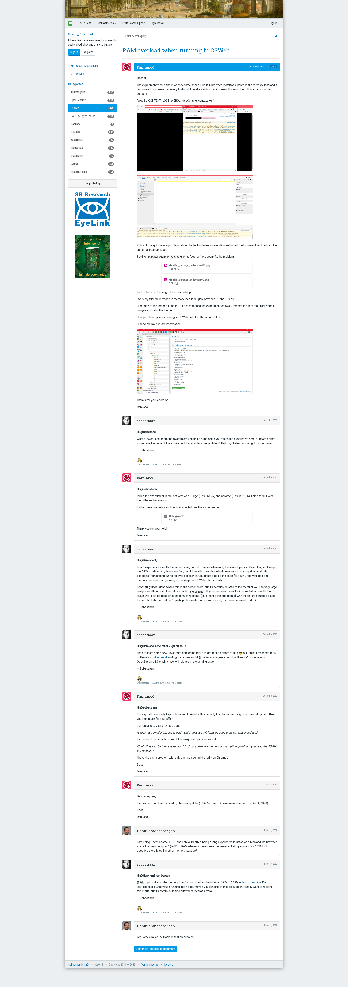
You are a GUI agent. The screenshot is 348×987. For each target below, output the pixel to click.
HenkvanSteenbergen (156, 830)
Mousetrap (92, 147)
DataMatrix (92, 155)
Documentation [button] (106, 23)
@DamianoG (148, 432)
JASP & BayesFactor (92, 116)
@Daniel (204, 657)
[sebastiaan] (127, 420)
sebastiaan (146, 420)
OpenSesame (92, 100)
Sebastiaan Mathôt (78, 964)
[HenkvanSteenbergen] (127, 830)
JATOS (92, 163)
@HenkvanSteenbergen (155, 875)
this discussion (251, 882)
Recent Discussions (86, 65)
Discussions (84, 23)
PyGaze (92, 132)
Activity (79, 74)
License (168, 964)
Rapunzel (92, 124)
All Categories (92, 92)
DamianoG (146, 67)
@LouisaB (177, 646)
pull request (159, 657)
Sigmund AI (157, 23)
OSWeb (92, 108)
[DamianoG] (127, 67)
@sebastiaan (148, 489)
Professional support (133, 23)
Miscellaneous (92, 171)
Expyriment (92, 139)
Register (88, 52)
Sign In (273, 23)
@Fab (140, 882)
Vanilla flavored (149, 964)
